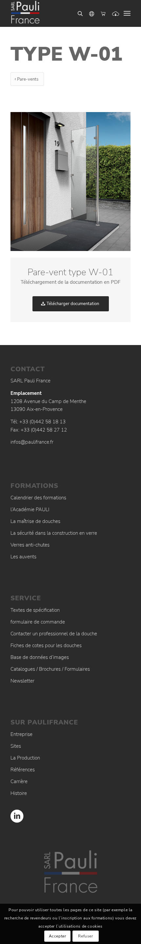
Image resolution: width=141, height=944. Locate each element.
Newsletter (22, 681)
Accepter (57, 936)
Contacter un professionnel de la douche (53, 633)
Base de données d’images (39, 657)
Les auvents (23, 556)
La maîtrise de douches (35, 521)
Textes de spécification (35, 610)
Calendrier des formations (38, 497)
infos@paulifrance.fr (31, 442)
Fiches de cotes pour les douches (46, 645)
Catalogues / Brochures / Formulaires (50, 669)
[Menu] (127, 13)
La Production (25, 758)
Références (22, 769)
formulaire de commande (37, 622)
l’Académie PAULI (30, 509)
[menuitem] (127, 13)
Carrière (19, 781)
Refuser (85, 936)
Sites (15, 746)
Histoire (18, 793)
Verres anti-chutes (30, 545)
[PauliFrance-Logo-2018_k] (58, 13)
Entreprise (21, 734)
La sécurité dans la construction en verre (53, 533)
